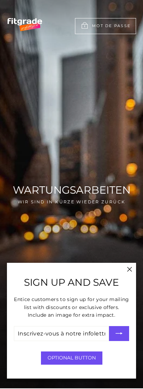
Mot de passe (111, 25)
